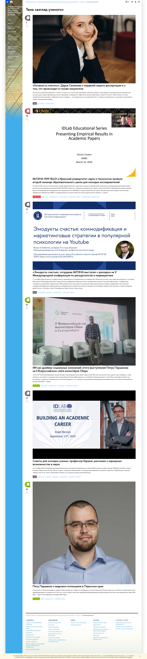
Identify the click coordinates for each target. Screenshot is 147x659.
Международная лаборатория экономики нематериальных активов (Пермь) (56, 615)
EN (128, 1)
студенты (48, 476)
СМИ (42, 599)
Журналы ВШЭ (96, 624)
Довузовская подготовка (54, 622)
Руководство (29, 632)
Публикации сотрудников (99, 627)
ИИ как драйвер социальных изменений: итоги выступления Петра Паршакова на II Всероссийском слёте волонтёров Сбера (80, 369)
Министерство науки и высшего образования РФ (124, 623)
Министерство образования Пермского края (100, 638)
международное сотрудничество (90, 197)
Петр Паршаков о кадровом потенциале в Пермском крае (68, 586)
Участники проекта (11, 62)
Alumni (9, 73)
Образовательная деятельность (13, 47)
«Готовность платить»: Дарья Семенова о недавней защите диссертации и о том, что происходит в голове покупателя (79, 87)
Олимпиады (51, 624)
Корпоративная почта (98, 633)
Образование (53, 620)
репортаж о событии (74, 197)
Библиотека (96, 635)
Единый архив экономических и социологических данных (101, 630)
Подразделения (30, 634)
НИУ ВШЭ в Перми (60, 599)
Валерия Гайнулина (14, 92)
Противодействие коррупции (33, 630)
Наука (73, 620)
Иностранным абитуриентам (55, 631)
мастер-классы (63, 197)
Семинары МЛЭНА (13, 66)
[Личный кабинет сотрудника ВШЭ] (135, 2)
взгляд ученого (50, 103)
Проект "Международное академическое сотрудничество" (13, 37)
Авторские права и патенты (13, 57)
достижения (41, 103)
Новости (10, 23)
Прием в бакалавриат (53, 627)
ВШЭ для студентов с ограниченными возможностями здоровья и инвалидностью (35, 645)
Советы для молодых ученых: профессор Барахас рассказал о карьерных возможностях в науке (77, 462)
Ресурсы (96, 620)
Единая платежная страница (32, 649)
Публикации (11, 76)
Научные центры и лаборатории (79, 622)
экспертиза (61, 385)
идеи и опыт (45, 197)
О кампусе (30, 620)
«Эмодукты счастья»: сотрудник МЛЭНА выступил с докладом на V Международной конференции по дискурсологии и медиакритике (75, 273)
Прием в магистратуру (53, 629)
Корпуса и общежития (31, 641)
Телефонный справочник (32, 639)
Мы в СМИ (11, 70)
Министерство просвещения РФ (124, 626)
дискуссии (55, 476)
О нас (9, 20)
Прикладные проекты (76, 624)
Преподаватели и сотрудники (33, 637)
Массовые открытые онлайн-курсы (124, 628)
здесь (101, 655)
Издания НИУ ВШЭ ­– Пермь (100, 622)
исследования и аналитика (45, 292)
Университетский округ (54, 637)
